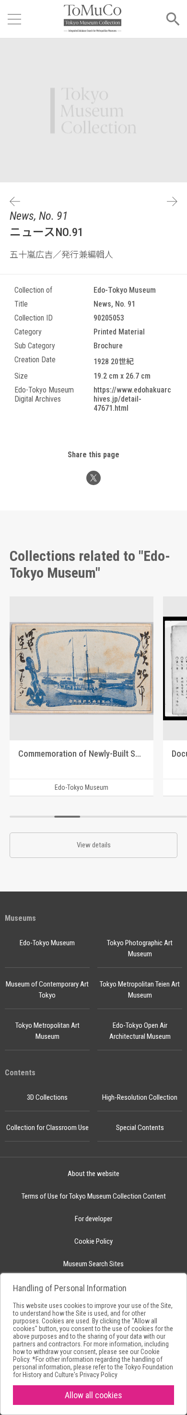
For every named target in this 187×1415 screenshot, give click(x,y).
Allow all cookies (93, 1395)
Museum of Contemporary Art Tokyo (47, 989)
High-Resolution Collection (139, 1097)
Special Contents (140, 1127)
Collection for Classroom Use (47, 1127)
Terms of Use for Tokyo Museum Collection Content (94, 1196)
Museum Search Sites (93, 1264)
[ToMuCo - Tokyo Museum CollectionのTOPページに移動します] (92, 19)
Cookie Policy (93, 1241)
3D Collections (47, 1097)
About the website (93, 1173)
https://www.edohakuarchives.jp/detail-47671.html (132, 399)
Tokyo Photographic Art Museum (140, 948)
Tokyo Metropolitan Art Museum (47, 1031)
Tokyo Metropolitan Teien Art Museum (140, 989)
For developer (93, 1218)
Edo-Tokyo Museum (47, 943)
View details (94, 845)
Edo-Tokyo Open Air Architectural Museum (140, 1031)
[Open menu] (14, 19)
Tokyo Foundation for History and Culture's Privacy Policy (93, 1371)
